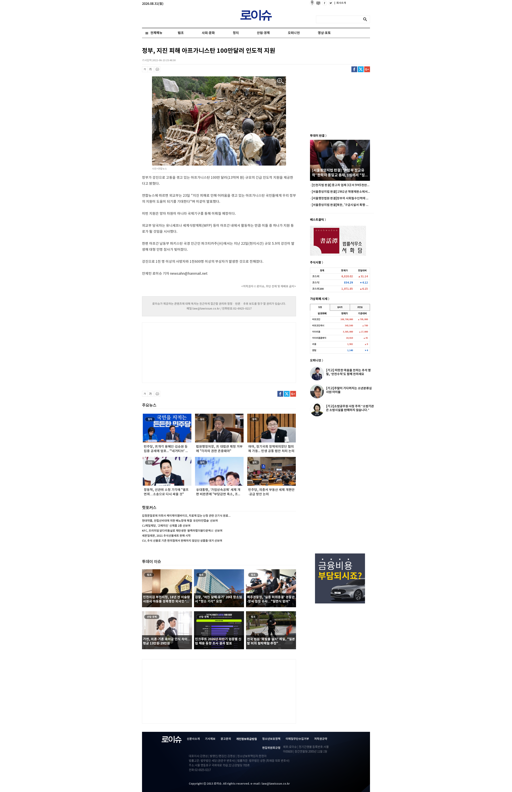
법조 (181, 33)
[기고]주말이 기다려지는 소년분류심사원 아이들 (349, 390)
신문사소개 (193, 739)
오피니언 (294, 33)
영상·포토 (324, 33)
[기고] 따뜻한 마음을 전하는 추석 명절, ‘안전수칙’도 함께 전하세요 (348, 372)
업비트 (340, 307)
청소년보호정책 (271, 739)
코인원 (360, 307)
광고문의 (226, 739)
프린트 (157, 69)
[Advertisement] (182, 352)
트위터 (361, 69)
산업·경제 (263, 33)
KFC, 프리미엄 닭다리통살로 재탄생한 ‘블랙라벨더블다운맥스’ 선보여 (182, 530)
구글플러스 (367, 69)
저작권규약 (320, 739)
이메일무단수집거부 (297, 739)
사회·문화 (208, 33)
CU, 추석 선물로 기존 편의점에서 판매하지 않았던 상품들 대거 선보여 (182, 540)
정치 (236, 33)
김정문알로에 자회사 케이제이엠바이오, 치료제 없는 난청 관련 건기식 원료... (186, 515)
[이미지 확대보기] (280, 81)
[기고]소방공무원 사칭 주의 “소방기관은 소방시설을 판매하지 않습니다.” (350, 408)
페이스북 (354, 69)
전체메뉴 (156, 33)
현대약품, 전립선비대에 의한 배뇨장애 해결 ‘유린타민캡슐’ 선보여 (180, 520)
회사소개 (340, 3)
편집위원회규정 (271, 748)
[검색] (366, 19)
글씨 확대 (150, 69)
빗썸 (320, 307)
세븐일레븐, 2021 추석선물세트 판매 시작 (166, 535)
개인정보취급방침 (246, 739)
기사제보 (210, 739)
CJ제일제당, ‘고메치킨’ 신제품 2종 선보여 (166, 525)
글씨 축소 (145, 69)
